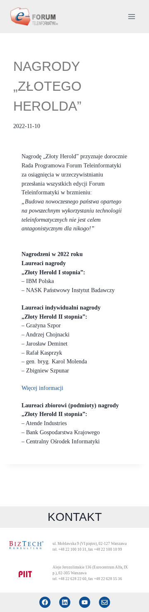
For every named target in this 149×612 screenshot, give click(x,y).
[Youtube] (84, 602)
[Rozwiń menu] (131, 16)
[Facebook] (44, 602)
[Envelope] (104, 602)
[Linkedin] (64, 602)
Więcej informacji (42, 388)
